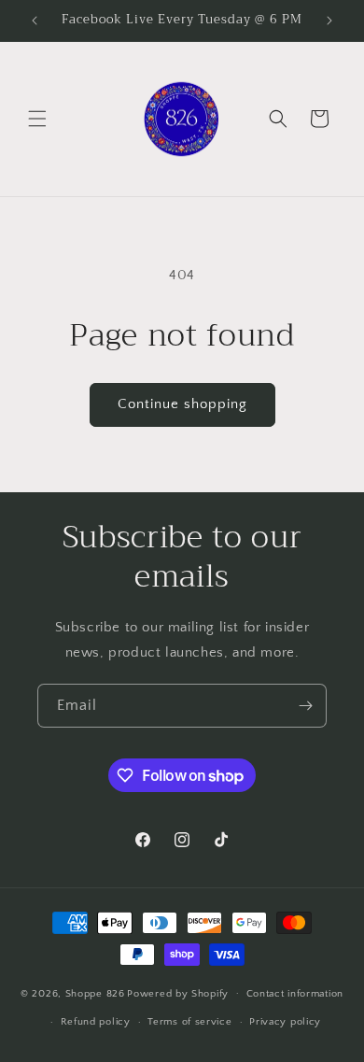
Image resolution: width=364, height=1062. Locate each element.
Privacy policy (285, 1021)
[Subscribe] (305, 706)
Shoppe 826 (95, 992)
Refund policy (96, 1021)
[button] (37, 118)
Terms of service (189, 1021)
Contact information (294, 993)
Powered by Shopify (178, 992)
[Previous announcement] (34, 20)
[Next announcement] (329, 20)
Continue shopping (182, 404)
